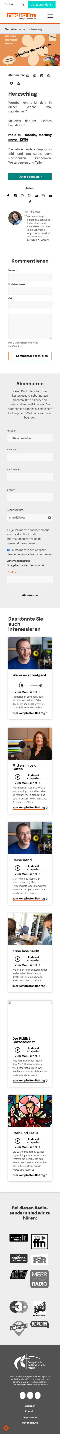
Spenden (30, 1406)
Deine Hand (22, 860)
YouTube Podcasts (11, 83)
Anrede (11, 430)
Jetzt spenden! (29, 176)
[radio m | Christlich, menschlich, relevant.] (25, 16)
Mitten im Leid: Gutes (25, 767)
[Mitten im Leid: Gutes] (30, 744)
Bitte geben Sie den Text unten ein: (26, 563)
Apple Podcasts (42, 76)
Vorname (12, 449)
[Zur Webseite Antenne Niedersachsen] (39, 1324)
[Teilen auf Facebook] (8, 196)
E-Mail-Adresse (18, 284)
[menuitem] (11, 5)
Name (13, 270)
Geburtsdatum (15, 509)
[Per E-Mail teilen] (36, 196)
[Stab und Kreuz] (30, 1111)
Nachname (13, 469)
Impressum (30, 1417)
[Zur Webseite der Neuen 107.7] (19, 1274)
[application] (30, 685)
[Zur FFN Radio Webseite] (39, 1241)
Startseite (10, 29)
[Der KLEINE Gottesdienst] (30, 1017)
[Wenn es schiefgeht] (30, 653)
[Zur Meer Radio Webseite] (39, 1279)
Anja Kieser (35, 211)
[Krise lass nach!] (30, 929)
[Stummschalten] (40, 685)
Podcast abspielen (33, 777)
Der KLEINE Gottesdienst (23, 1040)
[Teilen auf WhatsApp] (22, 196)
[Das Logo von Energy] (39, 1308)
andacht (23, 29)
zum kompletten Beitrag (28, 713)
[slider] (25, 685)
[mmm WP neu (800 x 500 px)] (30, 50)
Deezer (49, 76)
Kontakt (9, 4)
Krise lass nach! (25, 951)
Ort (10, 298)
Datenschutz (30, 1423)
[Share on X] (15, 196)
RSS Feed (18, 83)
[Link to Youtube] (50, 196)
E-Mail (11, 489)
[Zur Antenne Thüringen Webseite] (19, 1258)
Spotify (35, 76)
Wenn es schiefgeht (29, 675)
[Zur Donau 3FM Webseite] (19, 1307)
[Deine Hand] (30, 838)
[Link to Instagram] (43, 196)
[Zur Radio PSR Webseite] (39, 1259)
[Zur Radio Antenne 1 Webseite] (19, 1328)
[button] (48, 16)
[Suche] (23, 5)
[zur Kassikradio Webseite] (19, 1238)
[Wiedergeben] (22, 685)
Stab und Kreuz (25, 1133)
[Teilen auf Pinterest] (29, 196)
